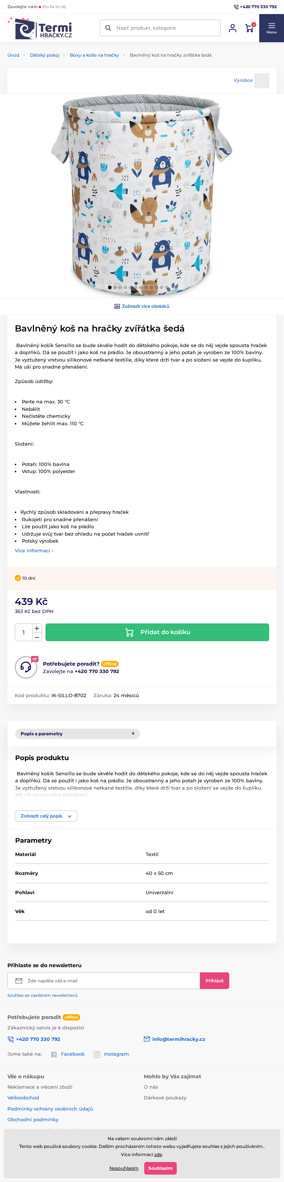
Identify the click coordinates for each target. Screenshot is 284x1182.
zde (158, 1154)
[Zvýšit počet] (37, 628)
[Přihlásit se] (232, 28)
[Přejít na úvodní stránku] (39, 28)
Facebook (73, 1054)
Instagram (116, 1054)
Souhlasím (160, 1168)
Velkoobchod (23, 1098)
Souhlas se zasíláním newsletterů (42, 995)
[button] (271, 28)
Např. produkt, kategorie (146, 28)
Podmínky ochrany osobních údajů (50, 1109)
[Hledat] (108, 28)
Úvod (13, 55)
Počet (24, 632)
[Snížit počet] (37, 637)
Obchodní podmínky (32, 1119)
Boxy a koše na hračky (94, 55)
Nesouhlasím (124, 1168)
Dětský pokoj (44, 55)
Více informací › (34, 550)
